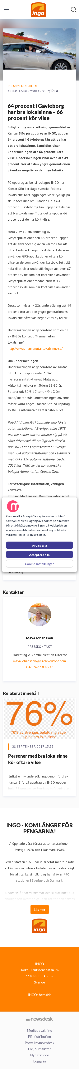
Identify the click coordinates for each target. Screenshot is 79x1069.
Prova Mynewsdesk (39, 1043)
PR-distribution (39, 1036)
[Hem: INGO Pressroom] (38, 9)
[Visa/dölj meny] (6, 9)
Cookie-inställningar (39, 563)
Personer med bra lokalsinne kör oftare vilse (37, 759)
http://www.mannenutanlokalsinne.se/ (35, 348)
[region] (39, 534)
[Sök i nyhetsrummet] (74, 10)
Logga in (39, 1061)
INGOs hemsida (39, 995)
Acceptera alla (39, 554)
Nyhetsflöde (39, 1055)
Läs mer (39, 909)
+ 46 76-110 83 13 (39, 667)
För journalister (39, 1049)
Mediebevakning (39, 1030)
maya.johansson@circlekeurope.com (39, 661)
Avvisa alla (39, 545)
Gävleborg (15, 572)
